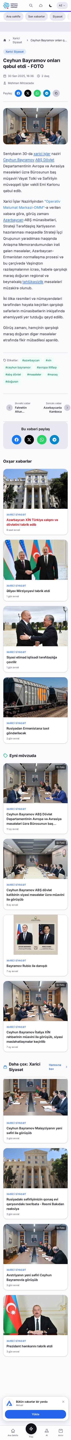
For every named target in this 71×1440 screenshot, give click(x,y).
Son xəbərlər (36, 16)
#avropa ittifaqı (47, 367)
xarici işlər (42, 154)
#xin (48, 360)
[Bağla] (63, 1401)
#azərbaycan (30, 360)
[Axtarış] (31, 5)
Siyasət (58, 16)
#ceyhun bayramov (18, 367)
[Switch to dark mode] (50, 5)
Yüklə (35, 1414)
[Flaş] (31, 1428)
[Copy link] (56, 93)
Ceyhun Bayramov (18, 160)
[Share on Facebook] (18, 93)
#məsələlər (34, 374)
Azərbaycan (13, 220)
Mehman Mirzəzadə (21, 83)
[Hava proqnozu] (41, 5)
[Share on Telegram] (46, 93)
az (60, 5)
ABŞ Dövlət (44, 160)
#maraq (53, 374)
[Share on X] (27, 93)
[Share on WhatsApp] (37, 93)
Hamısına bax (55, 1066)
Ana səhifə (13, 16)
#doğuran (12, 381)
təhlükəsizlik (32, 282)
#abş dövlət (13, 374)
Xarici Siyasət (15, 51)
